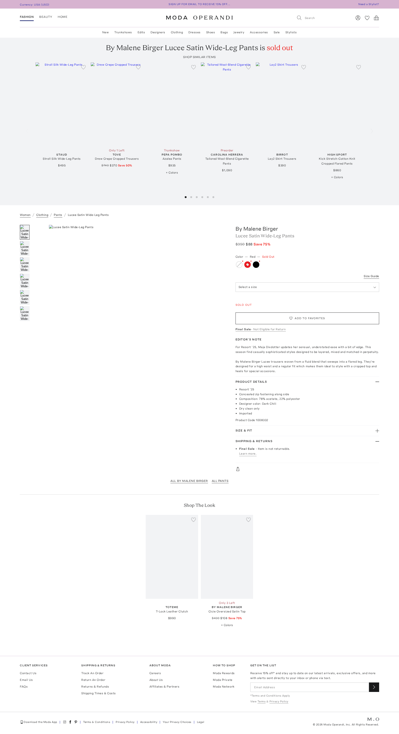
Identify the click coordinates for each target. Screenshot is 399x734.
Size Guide (371, 276)
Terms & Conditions (96, 722)
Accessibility (148, 722)
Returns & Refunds (95, 686)
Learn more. (248, 453)
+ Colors (172, 172)
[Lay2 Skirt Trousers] (282, 104)
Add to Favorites (310, 318)
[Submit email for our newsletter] (374, 687)
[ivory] (239, 264)
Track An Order (92, 673)
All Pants (220, 481)
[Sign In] (358, 18)
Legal (200, 722)
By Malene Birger (257, 228)
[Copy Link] (307, 469)
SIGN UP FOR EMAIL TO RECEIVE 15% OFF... (199, 4)
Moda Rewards (224, 673)
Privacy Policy (125, 722)
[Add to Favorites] (83, 67)
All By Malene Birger (189, 481)
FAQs (24, 686)
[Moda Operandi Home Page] (199, 18)
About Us (156, 680)
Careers (155, 673)
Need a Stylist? (368, 4)
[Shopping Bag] (376, 18)
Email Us (26, 680)
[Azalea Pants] (172, 104)
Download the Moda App (40, 722)
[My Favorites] (367, 18)
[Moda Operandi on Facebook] (70, 722)
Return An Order (93, 680)
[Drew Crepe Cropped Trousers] (117, 104)
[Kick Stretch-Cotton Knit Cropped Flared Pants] (337, 104)
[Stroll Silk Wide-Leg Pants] (62, 104)
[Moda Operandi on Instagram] (64, 722)
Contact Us (28, 673)
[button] (186, 197)
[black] (256, 264)
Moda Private (222, 680)
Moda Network (223, 686)
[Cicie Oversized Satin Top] (227, 557)
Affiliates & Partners (164, 686)
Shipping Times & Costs (98, 693)
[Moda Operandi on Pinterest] (76, 722)
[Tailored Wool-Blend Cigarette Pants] (227, 104)
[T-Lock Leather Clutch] (172, 557)
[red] (247, 264)
